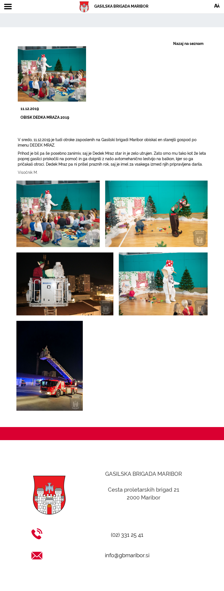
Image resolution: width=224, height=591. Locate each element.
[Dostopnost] (217, 5)
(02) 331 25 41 (127, 535)
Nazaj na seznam (188, 43)
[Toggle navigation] (8, 6)
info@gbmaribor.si (127, 555)
